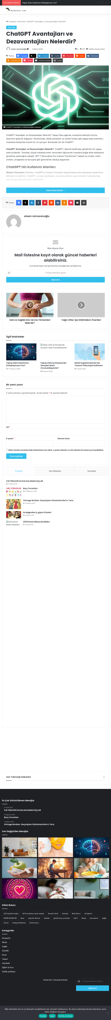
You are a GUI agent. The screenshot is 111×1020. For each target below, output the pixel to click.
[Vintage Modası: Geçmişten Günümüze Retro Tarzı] (13, 504)
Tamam (43, 1016)
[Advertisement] (55, 748)
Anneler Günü (53, 914)
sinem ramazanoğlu (19, 49)
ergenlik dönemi (34, 918)
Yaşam (5, 959)
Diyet (4, 955)
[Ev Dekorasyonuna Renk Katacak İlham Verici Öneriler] (91, 889)
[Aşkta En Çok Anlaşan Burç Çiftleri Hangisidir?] (19, 889)
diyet (22, 918)
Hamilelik (6, 963)
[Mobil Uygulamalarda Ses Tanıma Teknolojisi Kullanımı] (90, 351)
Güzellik (5, 951)
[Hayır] (107, 1012)
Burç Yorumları (30, 488)
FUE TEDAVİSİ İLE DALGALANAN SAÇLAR (24, 481)
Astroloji (65, 914)
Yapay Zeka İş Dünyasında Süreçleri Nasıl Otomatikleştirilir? (53, 365)
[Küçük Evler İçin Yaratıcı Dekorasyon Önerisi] (19, 847)
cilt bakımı (88, 914)
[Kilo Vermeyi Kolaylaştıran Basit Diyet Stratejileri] (19, 868)
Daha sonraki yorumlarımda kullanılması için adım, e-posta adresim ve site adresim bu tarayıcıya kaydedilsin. (56, 450)
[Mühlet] (15, 9)
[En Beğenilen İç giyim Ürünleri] (13, 515)
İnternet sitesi (64, 438)
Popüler (19, 471)
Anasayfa (12, 21)
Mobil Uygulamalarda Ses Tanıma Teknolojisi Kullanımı (89, 364)
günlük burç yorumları (61, 918)
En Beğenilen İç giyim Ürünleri (37, 512)
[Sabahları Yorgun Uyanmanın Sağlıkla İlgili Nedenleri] (55, 889)
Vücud (6, 923)
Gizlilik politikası (8, 972)
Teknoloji (21, 21)
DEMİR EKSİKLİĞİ (10, 918)
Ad (8, 427)
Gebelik (47, 918)
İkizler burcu (34, 923)
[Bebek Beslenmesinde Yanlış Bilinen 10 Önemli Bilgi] (91, 868)
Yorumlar (91, 471)
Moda (84, 918)
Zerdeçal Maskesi (19, 923)
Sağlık (4, 946)
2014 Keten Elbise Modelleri (36, 521)
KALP (76, 918)
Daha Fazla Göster (54, 190)
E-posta (10, 438)
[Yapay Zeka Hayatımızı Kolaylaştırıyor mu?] (21, 351)
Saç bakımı (94, 918)
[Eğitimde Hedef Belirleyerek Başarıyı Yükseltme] (55, 868)
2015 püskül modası (11, 914)
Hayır (52, 1016)
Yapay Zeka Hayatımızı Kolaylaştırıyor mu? (39, 3)
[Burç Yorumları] (13, 492)
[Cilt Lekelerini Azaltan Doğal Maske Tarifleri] (55, 847)
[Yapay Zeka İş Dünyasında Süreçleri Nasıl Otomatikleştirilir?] (55, 351)
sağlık (104, 918)
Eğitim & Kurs (8, 967)
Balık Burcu (76, 914)
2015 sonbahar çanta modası (33, 914)
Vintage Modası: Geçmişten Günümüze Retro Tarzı (48, 500)
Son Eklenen (55, 471)
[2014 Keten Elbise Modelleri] (13, 621)
